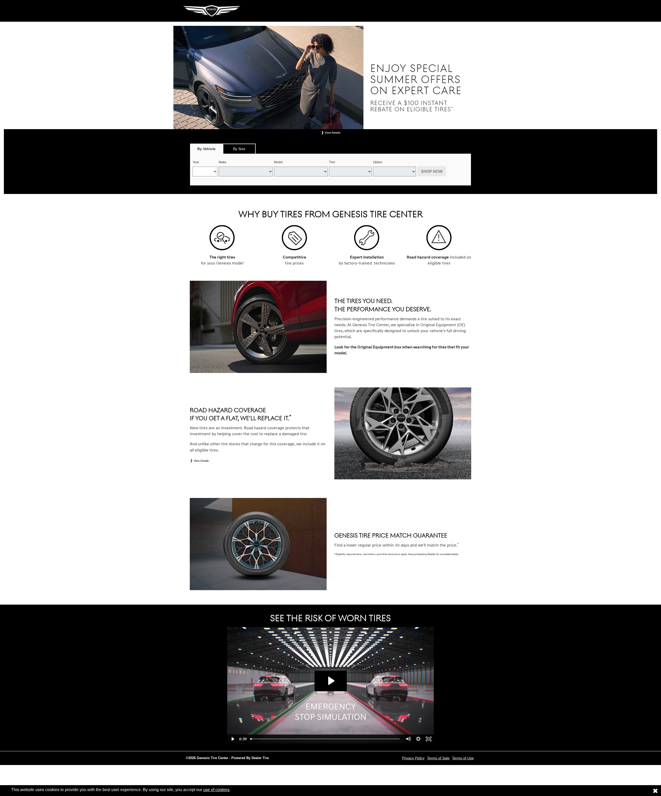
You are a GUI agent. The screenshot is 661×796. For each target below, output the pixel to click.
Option (377, 162)
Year (196, 162)
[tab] (206, 149)
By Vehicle (206, 149)
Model (278, 162)
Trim (332, 162)
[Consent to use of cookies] (655, 790)
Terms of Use (463, 758)
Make (222, 162)
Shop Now (432, 171)
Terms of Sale (438, 758)
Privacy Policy (413, 758)
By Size (239, 149)
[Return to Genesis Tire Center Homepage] (211, 10)
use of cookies (216, 789)
